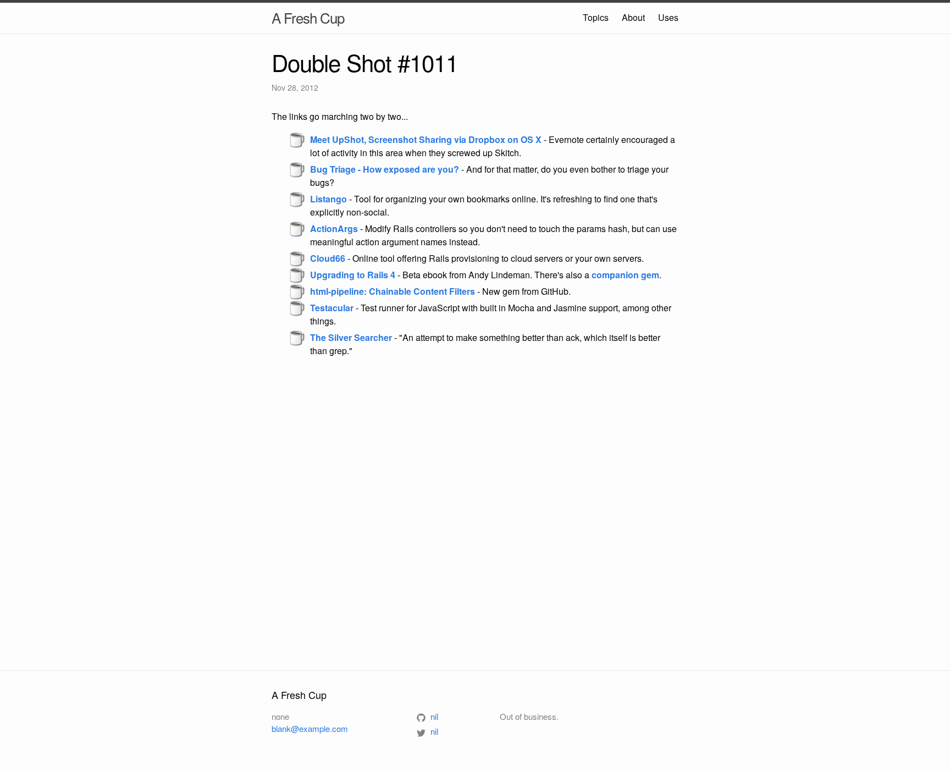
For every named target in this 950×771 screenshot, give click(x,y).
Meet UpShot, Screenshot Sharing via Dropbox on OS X (426, 139)
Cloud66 (327, 258)
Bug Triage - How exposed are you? (384, 169)
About (633, 17)
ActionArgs (334, 228)
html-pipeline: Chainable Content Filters (392, 291)
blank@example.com (310, 728)
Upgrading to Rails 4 (352, 274)
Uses (668, 17)
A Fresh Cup (308, 17)
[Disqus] (475, 513)
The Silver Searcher (351, 337)
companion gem (625, 274)
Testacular (332, 307)
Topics (596, 17)
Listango (328, 198)
